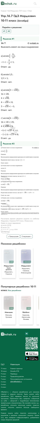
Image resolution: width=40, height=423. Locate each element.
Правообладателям (17, 376)
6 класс (3, 382)
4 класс (3, 387)
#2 (9, 31)
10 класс (4, 371)
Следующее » (26, 236)
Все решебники (14, 290)
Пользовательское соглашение (21, 379)
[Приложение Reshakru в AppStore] (31, 355)
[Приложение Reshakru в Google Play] (31, 360)
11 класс (4, 368)
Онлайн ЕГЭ (14, 371)
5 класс (3, 384)
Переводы (13, 374)
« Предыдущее (13, 236)
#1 (4, 31)
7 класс (3, 379)
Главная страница (16, 368)
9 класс (3, 374)
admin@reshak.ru (16, 381)
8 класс (3, 376)
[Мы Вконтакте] (26, 333)
